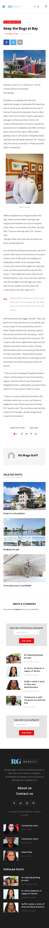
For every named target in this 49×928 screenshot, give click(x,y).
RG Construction (12, 22)
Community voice (29, 825)
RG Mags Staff (12, 34)
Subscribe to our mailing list (26, 720)
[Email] (36, 434)
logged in (18, 609)
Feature (34, 428)
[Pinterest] (31, 434)
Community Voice (29, 839)
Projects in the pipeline (14, 513)
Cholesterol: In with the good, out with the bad (34, 700)
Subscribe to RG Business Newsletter (26, 628)
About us (25, 788)
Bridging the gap (11, 549)
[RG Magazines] (14, 6)
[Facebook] (6, 42)
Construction (17, 428)
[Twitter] (13, 42)
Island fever (26, 852)
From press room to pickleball (17, 585)
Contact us (24, 793)
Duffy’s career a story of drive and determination (34, 684)
